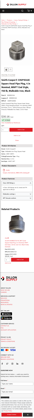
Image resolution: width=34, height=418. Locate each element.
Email (3, 388)
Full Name (4, 380)
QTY (2, 126)
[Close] (28, 415)
